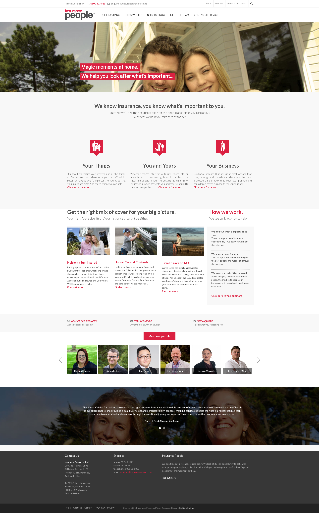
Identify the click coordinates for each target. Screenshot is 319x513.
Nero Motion (188, 508)
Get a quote (205, 321)
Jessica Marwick (206, 371)
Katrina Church (82, 371)
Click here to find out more (226, 295)
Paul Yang (144, 371)
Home (208, 4)
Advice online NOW (84, 321)
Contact (88, 507)
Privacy (110, 507)
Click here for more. (78, 187)
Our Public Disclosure (237, 4)
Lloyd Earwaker (175, 371)
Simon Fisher (113, 371)
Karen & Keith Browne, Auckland (162, 421)
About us (219, 4)
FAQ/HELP (100, 507)
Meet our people (159, 336)
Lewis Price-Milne (237, 371)
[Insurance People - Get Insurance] (80, 14)
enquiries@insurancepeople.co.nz (129, 3)
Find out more (75, 287)
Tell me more (143, 321)
